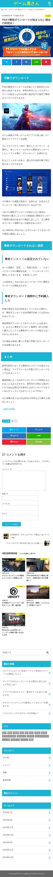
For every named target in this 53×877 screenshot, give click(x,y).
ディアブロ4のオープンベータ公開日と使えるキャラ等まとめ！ (25, 683)
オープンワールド (9, 736)
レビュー (24, 740)
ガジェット (21, 736)
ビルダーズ (15, 740)
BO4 (9, 733)
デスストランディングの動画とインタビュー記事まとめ (25, 704)
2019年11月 (8, 827)
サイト (4, 513)
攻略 (31, 740)
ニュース (6, 740)
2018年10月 (8, 857)
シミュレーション (42, 736)
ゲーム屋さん (26, 3)
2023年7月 (8, 812)
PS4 (15, 421)
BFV (4, 733)
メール (6, 504)
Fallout (15, 733)
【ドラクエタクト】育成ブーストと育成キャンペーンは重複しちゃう (25, 672)
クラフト (30, 736)
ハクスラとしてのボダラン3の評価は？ (21, 713)
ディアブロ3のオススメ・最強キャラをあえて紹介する (25, 693)
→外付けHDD (8, 409)
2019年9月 (8, 842)
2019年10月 (8, 835)
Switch (44, 733)
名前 (5, 494)
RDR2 (37, 733)
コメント (7, 469)
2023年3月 (8, 820)
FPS (21, 733)
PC (26, 733)
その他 (7, 421)
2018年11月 (8, 850)
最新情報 (7, 780)
